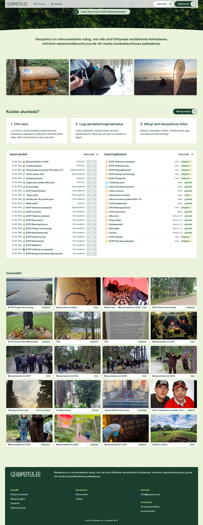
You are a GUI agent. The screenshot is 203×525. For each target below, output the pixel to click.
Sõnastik (15, 503)
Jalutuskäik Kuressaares (116, 410)
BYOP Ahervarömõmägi (164, 307)
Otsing (79, 498)
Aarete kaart (82, 494)
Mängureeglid (18, 498)
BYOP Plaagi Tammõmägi (20, 307)
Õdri (58, 341)
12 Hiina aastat (63, 410)
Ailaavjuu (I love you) (18, 410)
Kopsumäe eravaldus (66, 307)
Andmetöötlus (148, 511)
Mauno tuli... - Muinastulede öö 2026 (122, 307)
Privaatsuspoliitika (150, 506)
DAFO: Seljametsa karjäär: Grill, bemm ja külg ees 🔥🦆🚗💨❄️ (169, 410)
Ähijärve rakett (159, 444)
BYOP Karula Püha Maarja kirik (23, 341)
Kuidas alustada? (19, 494)
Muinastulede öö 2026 (163, 341)
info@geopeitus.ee (150, 494)
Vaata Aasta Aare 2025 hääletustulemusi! (103, 11)
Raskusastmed (18, 507)
